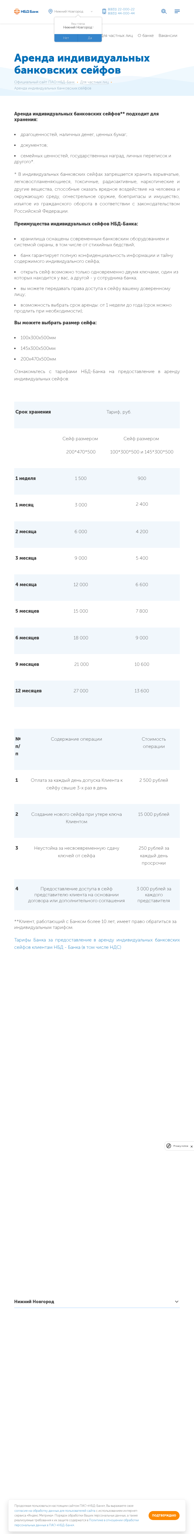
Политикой (90, 1489)
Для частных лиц (116, 35)
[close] (192, 1146)
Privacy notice (180, 1146)
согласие (52, 1485)
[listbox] (97, 1302)
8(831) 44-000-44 (121, 13)
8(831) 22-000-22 (121, 9)
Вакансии (168, 35)
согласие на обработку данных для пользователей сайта (54, 1510)
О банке (146, 35)
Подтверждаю (164, 1515)
